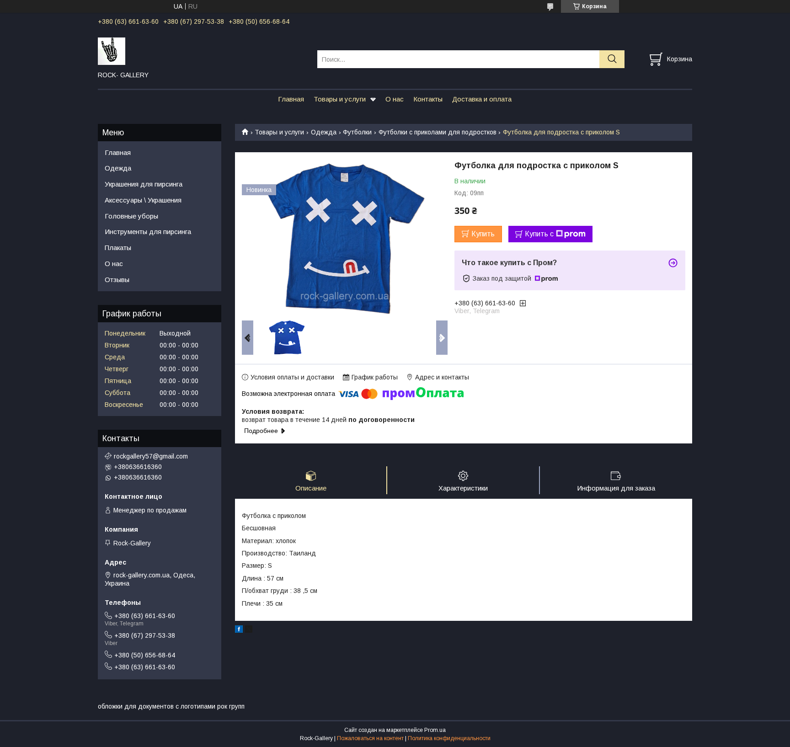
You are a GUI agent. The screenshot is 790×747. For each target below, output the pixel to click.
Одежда (323, 132)
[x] (248, 630)
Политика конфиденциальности (449, 738)
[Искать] (612, 59)
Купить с (539, 234)
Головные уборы (131, 216)
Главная (291, 99)
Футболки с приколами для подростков (437, 132)
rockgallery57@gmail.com (151, 456)
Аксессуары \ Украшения (143, 200)
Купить (483, 234)
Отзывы (117, 279)
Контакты (428, 99)
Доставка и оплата (482, 99)
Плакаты (118, 247)
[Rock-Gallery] (202, 50)
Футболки (357, 132)
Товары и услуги (340, 99)
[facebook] (239, 630)
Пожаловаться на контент (370, 738)
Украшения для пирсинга (143, 184)
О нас (394, 99)
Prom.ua (435, 730)
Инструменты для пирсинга (148, 231)
